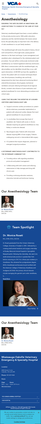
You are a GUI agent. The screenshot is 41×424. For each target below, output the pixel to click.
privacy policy (20, 416)
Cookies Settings (19, 422)
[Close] (38, 412)
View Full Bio (32, 308)
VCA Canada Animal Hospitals (11, 396)
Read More (6, 279)
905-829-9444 (11, 375)
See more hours (6, 386)
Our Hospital (6, 400)
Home (3, 14)
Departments (12, 14)
